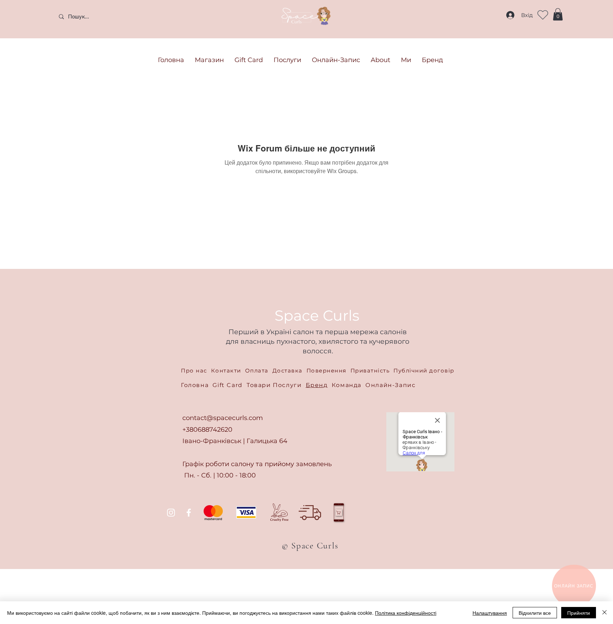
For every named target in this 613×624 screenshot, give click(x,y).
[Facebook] (188, 512)
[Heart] (543, 15)
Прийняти (578, 612)
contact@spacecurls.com (222, 418)
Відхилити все (535, 612)
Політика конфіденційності (405, 612)
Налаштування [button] (490, 612)
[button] (558, 14)
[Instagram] (171, 512)
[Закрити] (604, 612)
